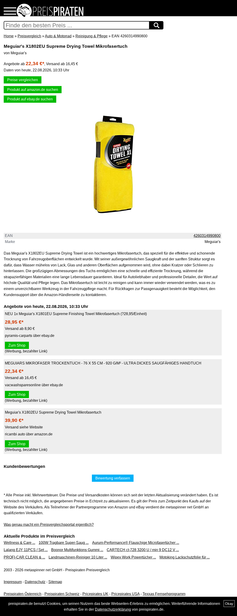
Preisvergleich (29, 36)
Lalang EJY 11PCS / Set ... (26, 550)
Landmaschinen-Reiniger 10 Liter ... (78, 557)
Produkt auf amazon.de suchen (32, 90)
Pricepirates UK (95, 594)
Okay (229, 604)
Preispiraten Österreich (22, 594)
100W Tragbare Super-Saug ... (64, 543)
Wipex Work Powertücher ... (133, 557)
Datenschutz (35, 582)
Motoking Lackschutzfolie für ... (184, 557)
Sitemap (55, 582)
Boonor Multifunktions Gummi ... (77, 550)
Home (9, 36)
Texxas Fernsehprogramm (164, 594)
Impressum (13, 582)
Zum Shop (16, 345)
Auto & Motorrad (58, 36)
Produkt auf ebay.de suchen (30, 99)
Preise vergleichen (22, 80)
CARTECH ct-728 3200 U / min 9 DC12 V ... (143, 550)
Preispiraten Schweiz (61, 594)
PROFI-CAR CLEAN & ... (24, 557)
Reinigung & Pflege (91, 36)
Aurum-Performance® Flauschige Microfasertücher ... (135, 543)
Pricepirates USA (125, 594)
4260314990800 (207, 236)
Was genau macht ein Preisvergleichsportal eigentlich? (49, 525)
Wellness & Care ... (19, 543)
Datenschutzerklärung (113, 609)
